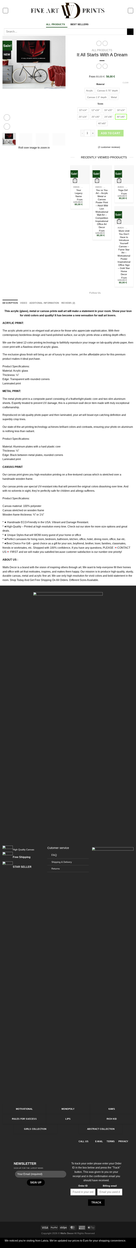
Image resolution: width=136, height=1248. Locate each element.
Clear (126, 83)
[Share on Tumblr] (114, 142)
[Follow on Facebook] (104, 292)
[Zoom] (7, 126)
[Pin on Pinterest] (106, 142)
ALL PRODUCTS (55, 24)
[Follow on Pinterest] (40, 1141)
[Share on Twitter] (98, 142)
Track (96, 1202)
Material (100, 84)
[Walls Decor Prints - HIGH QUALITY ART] (68, 10)
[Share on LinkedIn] (110, 142)
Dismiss (88, 1245)
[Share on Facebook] (94, 142)
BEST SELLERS (79, 24)
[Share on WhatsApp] (89, 142)
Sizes (100, 104)
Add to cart (110, 133)
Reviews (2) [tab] (68, 303)
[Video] (7, 117)
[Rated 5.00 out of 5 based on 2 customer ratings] (102, 72)
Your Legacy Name (78, 193)
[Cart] (130, 10)
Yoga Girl (123, 190)
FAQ (54, 855)
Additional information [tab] (44, 303)
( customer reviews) (109, 147)
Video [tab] (23, 303)
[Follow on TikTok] (112, 292)
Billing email (110, 1185)
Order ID (83, 1185)
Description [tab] (10, 303)
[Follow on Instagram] (108, 292)
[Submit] (130, 31)
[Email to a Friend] (102, 142)
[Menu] (5, 10)
